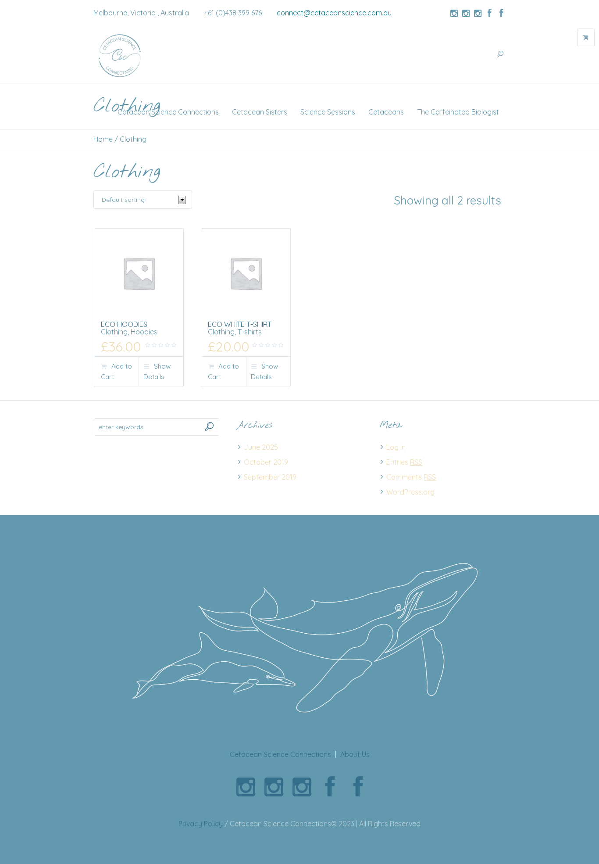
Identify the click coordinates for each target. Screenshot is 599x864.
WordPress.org (410, 492)
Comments (411, 477)
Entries (404, 462)
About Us (355, 754)
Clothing (114, 331)
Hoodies (144, 331)
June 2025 (261, 447)
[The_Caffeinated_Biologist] (477, 13)
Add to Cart (116, 371)
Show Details (157, 371)
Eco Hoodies (124, 324)
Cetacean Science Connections (280, 754)
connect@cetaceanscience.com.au (334, 12)
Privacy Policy (200, 823)
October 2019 (266, 462)
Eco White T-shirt (239, 324)
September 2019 (270, 477)
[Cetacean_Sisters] (453, 13)
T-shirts (250, 331)
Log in (396, 447)
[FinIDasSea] (465, 13)
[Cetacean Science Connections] (299, 636)
